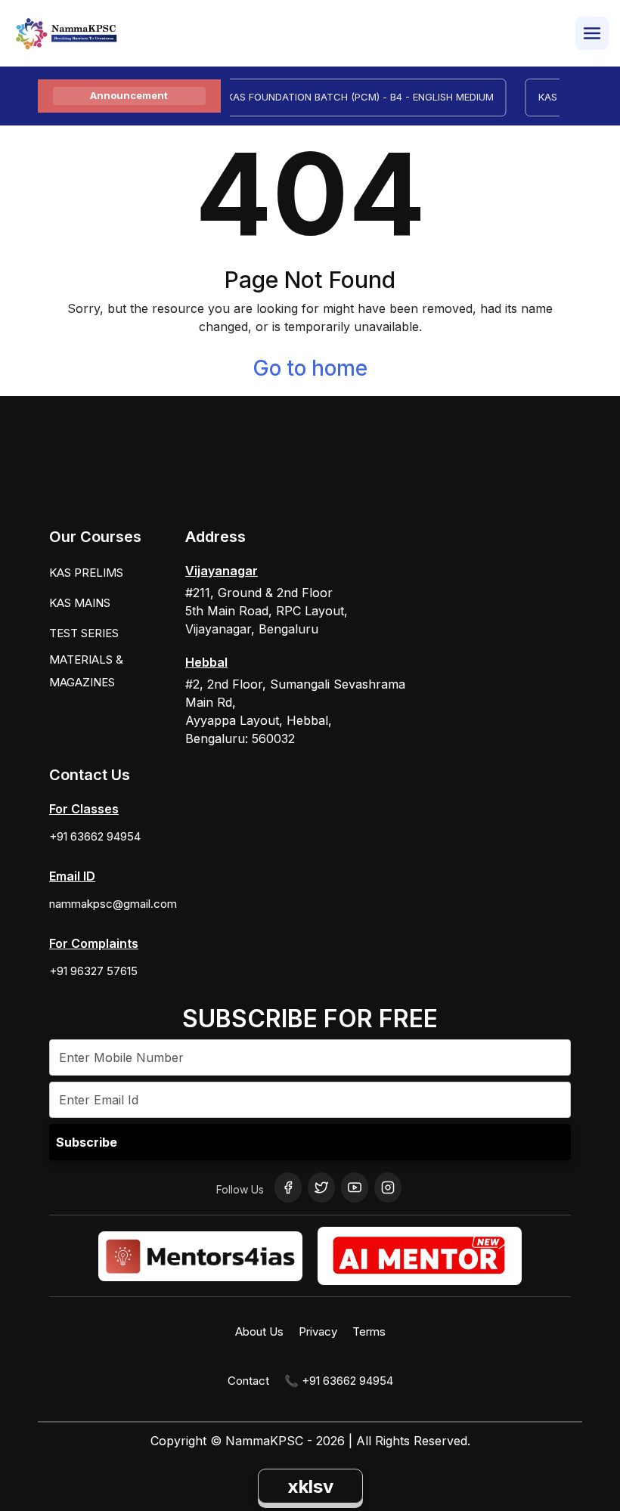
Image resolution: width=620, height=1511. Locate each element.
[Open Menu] (592, 33)
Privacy (318, 1331)
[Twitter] (321, 1187)
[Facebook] (288, 1187)
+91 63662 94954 (95, 836)
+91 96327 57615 (93, 971)
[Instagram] (387, 1187)
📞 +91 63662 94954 (338, 1380)
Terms (369, 1331)
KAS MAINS (79, 603)
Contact (248, 1380)
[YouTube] (354, 1187)
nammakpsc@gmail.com (113, 903)
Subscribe (86, 1142)
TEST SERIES (84, 633)
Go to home (310, 368)
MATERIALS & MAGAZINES (86, 670)
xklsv (310, 1486)
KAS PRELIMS (86, 572)
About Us (259, 1331)
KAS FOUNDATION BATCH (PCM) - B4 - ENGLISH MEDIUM (351, 97)
